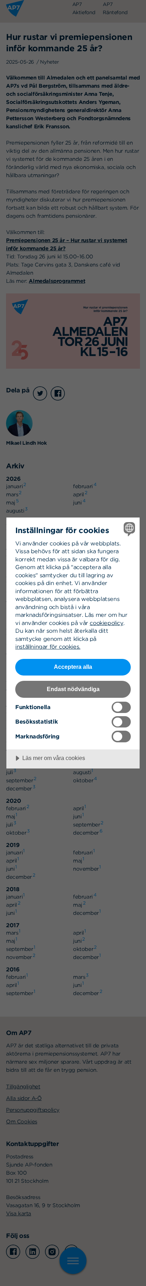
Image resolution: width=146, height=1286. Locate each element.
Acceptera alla (73, 667)
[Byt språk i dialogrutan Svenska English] (128, 529)
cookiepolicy (106, 622)
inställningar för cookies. (47, 646)
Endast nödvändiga (73, 689)
